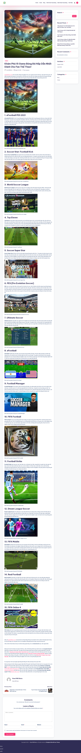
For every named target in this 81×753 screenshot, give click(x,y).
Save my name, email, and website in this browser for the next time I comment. (21, 730)
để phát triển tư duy (15, 671)
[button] (15, 681)
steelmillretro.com (8, 74)
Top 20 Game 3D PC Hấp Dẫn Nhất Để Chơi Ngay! (66, 31)
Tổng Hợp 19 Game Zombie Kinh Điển (36, 653)
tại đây (8, 667)
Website (39, 724)
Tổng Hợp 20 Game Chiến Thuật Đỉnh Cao (18, 651)
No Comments (26, 70)
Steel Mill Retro (17, 678)
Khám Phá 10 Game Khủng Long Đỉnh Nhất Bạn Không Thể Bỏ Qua (66, 44)
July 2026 (59, 67)
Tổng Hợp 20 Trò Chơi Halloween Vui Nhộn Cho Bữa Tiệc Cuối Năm (66, 26)
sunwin (1, 748)
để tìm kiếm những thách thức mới (11, 668)
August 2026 (60, 64)
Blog (58, 77)
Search (59, 12)
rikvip (1, 746)
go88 (1, 751)
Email (23, 724)
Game (6, 60)
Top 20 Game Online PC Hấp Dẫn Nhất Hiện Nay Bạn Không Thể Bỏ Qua (66, 40)
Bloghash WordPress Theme (53, 742)
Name (6, 724)
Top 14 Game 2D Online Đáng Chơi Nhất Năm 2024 (66, 35)
